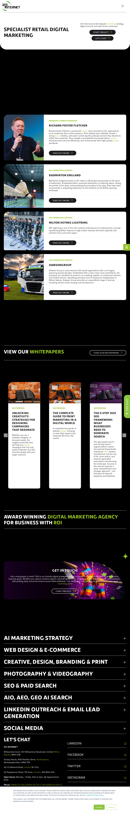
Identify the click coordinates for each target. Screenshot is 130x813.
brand (57, 135)
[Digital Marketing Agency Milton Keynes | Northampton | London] (11, 2)
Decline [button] (111, 807)
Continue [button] (99, 807)
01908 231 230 (17, 784)
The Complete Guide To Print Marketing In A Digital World (64, 418)
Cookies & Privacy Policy (94, 795)
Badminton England (65, 175)
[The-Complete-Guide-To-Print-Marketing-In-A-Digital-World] (65, 383)
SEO (106, 451)
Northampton (43, 759)
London (27, 767)
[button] (6, 435)
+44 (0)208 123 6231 (50, 784)
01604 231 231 (32, 784)
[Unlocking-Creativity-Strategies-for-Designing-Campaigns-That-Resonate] (24, 383)
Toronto (37, 772)
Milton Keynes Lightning (68, 222)
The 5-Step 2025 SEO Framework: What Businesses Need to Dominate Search (105, 424)
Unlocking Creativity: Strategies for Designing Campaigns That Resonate (23, 421)
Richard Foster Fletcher (68, 125)
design (85, 131)
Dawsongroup (60, 264)
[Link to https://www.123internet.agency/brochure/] (126, 247)
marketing (111, 23)
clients (113, 138)
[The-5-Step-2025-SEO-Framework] (106, 383)
